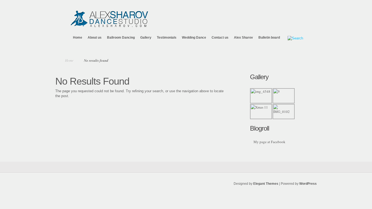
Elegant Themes (265, 184)
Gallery (145, 37)
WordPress (308, 184)
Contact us (220, 37)
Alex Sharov (243, 37)
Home (77, 37)
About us (95, 37)
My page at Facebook (269, 141)
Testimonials (166, 37)
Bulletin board (269, 37)
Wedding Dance (194, 37)
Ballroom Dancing (121, 37)
